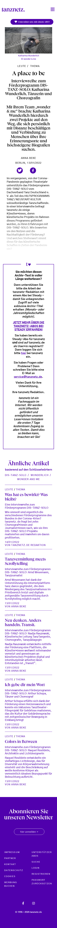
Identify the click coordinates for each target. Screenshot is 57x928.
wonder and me (28, 479)
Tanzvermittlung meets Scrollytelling (25, 562)
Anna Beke (28, 158)
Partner (10, 858)
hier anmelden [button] (29, 832)
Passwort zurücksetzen (42, 882)
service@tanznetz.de (28, 377)
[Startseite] (14, 9)
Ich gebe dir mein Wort (25, 685)
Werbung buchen (10, 884)
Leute (21, 66)
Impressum (12, 852)
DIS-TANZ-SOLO (16, 475)
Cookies (10, 876)
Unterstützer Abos (42, 854)
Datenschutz (13, 870)
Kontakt (10, 864)
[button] (20, 170)
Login (36, 868)
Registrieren (41, 874)
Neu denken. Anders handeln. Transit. (23, 623)
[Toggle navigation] (52, 9)
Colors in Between (21, 742)
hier (23, 353)
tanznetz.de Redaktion (28, 545)
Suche (36, 862)
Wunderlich (40, 475)
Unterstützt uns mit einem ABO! (33, 22)
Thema (35, 66)
